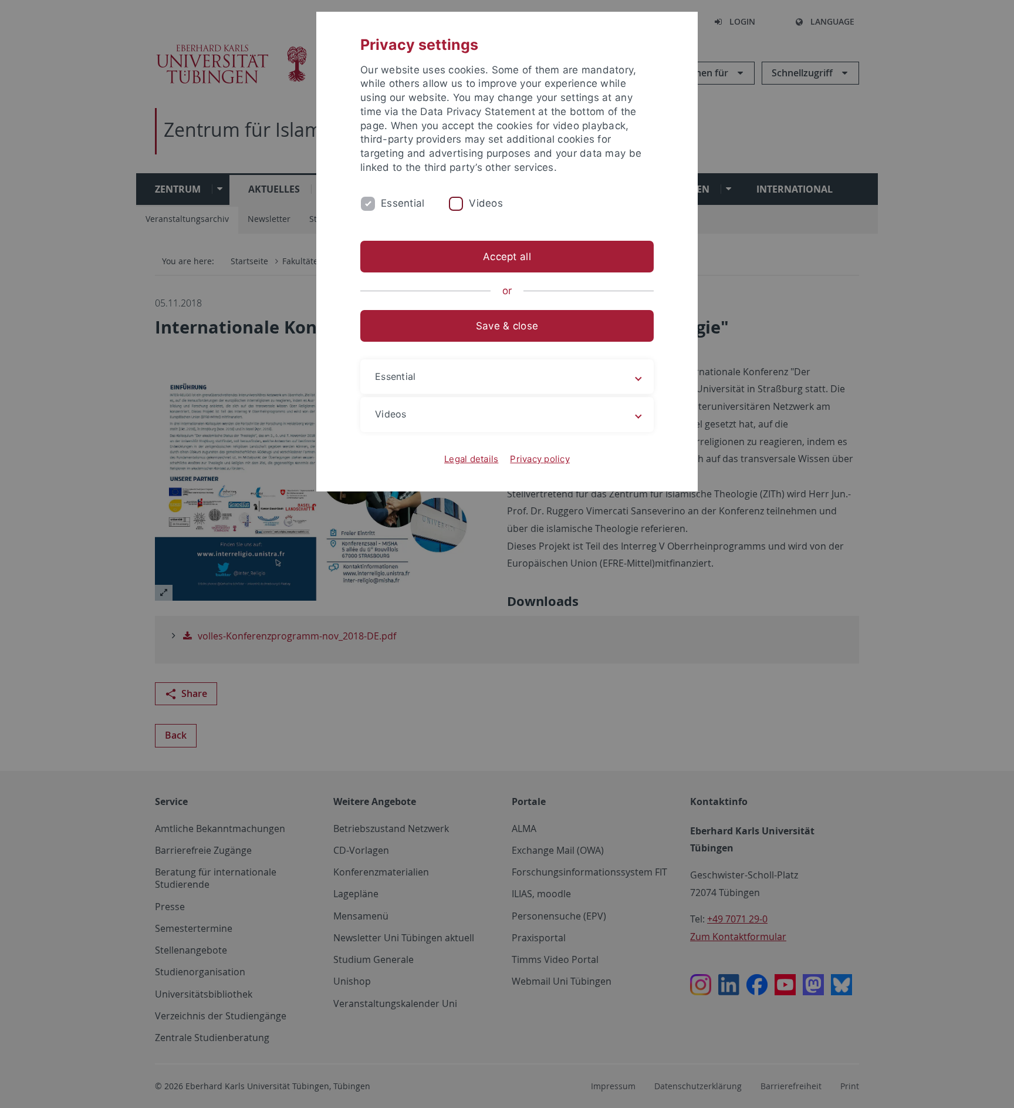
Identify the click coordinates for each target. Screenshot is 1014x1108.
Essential (402, 203)
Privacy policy (540, 458)
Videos (486, 203)
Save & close (507, 326)
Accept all (507, 256)
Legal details (471, 458)
